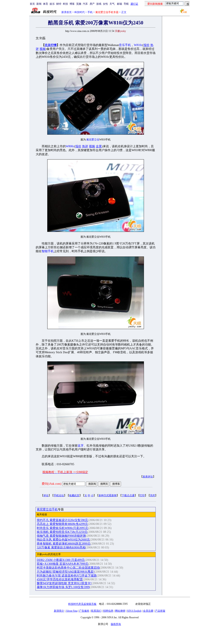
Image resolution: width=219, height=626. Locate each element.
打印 (142, 495)
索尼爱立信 (92, 139)
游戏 (98, 3)
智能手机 (48, 251)
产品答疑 (160, 610)
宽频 (78, 3)
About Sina (71, 610)
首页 (32, 3)
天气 (112, 3)
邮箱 (119, 3)
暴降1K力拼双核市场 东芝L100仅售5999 (63, 587)
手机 (90, 12)
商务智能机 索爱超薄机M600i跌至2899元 (63, 543)
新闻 (38, 3)
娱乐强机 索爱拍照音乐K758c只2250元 (62, 532)
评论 (46, 495)
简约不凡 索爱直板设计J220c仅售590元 (62, 520)
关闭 (152, 495)
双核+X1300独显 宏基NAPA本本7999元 (62, 563)
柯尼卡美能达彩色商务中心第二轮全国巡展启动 (68, 567)
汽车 (85, 3)
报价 (146, 45)
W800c (70, 146)
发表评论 (148, 476)
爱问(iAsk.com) (51, 483)
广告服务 (84, 610)
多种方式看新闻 (108, 495)
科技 (65, 3)
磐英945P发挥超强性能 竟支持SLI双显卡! (64, 583)
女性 (105, 3)
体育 (45, 3)
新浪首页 (66, 12)
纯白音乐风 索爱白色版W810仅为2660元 (63, 539)
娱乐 (52, 3)
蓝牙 (81, 445)
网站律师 (120, 610)
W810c (138, 45)
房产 (92, 3)
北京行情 (51, 45)
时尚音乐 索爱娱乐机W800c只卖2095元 (62, 528)
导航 (126, 3)
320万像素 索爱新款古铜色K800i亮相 (61, 547)
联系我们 (96, 610)
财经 (58, 3)
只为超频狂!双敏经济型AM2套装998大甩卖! (66, 571)
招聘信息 (108, 610)
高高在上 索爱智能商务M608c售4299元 (62, 524)
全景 (99, 146)
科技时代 (79, 12)
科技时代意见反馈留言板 (82, 603)
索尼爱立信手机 (47, 509)
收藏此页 (74, 495)
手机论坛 (59, 495)
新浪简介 (59, 610)
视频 (43, 49)
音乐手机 (125, 45)
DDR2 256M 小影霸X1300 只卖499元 (61, 560)
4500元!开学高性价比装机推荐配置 (60, 579)
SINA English (134, 610)
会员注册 (148, 610)
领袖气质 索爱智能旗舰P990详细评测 (61, 535)
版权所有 (116, 624)
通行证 (134, 3)
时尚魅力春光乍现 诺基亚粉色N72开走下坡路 (67, 575)
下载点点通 (128, 495)
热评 (85, 146)
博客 (72, 3)
